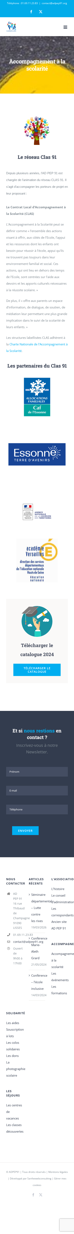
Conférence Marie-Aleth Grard (37, 948)
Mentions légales (58, 1172)
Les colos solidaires (13, 1045)
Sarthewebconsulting (39, 1178)
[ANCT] (37, 493)
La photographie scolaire (14, 1068)
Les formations (59, 989)
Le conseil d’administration (59, 898)
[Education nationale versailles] (37, 540)
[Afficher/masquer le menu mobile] (66, 27)
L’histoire (57, 889)
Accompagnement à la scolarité (59, 960)
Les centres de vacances (14, 1111)
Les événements (59, 976)
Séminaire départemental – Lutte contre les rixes (37, 908)
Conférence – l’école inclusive (37, 982)
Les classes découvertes (14, 1128)
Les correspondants (59, 911)
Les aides (12, 1023)
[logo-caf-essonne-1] (37, 378)
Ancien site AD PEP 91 (59, 925)
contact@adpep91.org (54, 3)
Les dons (12, 1056)
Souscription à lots (14, 1032)
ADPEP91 (14, 1172)
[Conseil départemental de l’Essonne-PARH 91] (37, 425)
